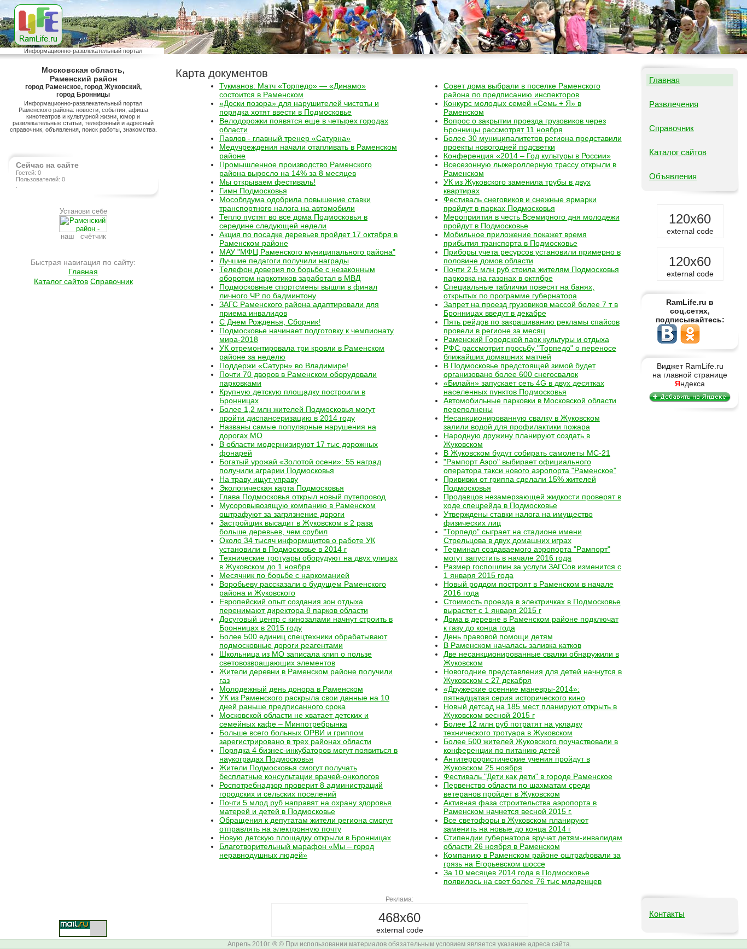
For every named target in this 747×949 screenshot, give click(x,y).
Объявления (673, 176)
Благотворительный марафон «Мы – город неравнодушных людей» (296, 850)
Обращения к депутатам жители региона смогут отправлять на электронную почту (306, 824)
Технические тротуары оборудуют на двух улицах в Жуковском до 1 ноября (308, 562)
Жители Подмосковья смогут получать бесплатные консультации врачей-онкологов (299, 772)
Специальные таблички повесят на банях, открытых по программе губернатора (518, 291)
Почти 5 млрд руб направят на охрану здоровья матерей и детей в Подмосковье (305, 807)
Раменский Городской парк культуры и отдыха (526, 339)
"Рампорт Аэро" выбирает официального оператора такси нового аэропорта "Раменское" (529, 466)
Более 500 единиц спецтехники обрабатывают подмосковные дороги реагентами (303, 641)
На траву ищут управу (258, 479)
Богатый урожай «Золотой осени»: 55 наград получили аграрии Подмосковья (300, 466)
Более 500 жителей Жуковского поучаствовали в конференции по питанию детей (530, 746)
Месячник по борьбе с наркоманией (284, 575)
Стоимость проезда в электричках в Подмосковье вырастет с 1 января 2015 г (532, 606)
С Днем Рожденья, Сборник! (269, 321)
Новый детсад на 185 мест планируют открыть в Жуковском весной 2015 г (530, 711)
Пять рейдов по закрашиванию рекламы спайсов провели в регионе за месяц (531, 326)
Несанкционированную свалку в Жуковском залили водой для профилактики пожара (521, 422)
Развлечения (673, 104)
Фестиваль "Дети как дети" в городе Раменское (527, 776)
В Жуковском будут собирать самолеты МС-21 (526, 453)
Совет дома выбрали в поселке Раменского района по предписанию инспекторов (521, 90)
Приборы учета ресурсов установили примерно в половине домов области (532, 256)
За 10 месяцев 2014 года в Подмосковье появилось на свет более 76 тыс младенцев (522, 877)
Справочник (111, 281)
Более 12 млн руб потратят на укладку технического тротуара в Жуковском (512, 728)
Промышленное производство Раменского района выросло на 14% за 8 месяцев (295, 169)
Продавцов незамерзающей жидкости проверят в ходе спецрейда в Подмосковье (532, 501)
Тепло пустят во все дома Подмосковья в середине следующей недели (293, 221)
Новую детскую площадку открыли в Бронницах (305, 837)
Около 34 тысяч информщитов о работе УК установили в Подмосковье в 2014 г (297, 544)
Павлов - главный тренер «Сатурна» (285, 138)
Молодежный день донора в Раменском (291, 689)
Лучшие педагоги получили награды (284, 260)
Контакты (667, 913)
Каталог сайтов (61, 281)
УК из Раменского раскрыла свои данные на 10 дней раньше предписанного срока (304, 702)
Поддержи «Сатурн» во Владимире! (283, 365)
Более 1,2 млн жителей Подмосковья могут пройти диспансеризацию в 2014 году (297, 413)
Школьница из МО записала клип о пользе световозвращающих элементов (295, 658)
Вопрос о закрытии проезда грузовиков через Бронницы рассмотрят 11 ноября (524, 125)
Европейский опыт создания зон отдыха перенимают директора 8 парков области (293, 606)
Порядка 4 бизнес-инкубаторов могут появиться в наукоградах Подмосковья (308, 754)
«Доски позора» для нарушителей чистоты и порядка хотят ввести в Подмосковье (299, 107)
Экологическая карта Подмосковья (281, 488)
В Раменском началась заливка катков (512, 645)
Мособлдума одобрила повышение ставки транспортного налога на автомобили (295, 204)
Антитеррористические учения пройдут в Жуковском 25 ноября (516, 763)
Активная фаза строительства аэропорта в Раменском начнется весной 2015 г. (520, 807)
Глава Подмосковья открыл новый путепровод (302, 496)
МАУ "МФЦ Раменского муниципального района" (307, 251)
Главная (83, 271)
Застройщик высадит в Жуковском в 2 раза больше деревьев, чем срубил (296, 527)
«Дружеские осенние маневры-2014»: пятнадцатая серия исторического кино (514, 693)
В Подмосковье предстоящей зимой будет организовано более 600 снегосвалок (519, 370)
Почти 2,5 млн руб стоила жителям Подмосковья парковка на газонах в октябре (531, 273)
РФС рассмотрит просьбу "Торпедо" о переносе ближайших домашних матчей (529, 352)
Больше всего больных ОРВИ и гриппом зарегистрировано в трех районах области (295, 737)
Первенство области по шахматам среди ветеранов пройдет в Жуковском (516, 789)
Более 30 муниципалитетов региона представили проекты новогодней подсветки (532, 142)
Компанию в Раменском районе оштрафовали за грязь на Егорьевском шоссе (532, 859)
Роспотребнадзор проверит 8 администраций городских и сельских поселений (301, 789)
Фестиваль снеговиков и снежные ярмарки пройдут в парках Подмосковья (520, 204)
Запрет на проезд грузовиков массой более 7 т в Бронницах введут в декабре (530, 308)
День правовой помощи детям (498, 636)
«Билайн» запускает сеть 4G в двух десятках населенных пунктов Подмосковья (523, 387)
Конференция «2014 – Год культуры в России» (527, 155)
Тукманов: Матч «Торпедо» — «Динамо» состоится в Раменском (292, 90)
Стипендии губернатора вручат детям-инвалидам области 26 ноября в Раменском (532, 842)
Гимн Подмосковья (253, 190)
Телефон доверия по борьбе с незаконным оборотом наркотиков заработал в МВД (297, 273)
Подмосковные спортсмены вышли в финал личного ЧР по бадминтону (298, 291)
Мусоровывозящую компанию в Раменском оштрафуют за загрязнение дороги (297, 509)
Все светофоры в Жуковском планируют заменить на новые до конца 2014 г (515, 824)
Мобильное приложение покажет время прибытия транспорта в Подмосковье (515, 238)
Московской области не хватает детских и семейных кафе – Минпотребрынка (294, 719)
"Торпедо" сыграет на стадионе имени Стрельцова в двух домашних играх (512, 536)
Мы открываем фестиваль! (267, 182)
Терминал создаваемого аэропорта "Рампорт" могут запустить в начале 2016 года (526, 553)
